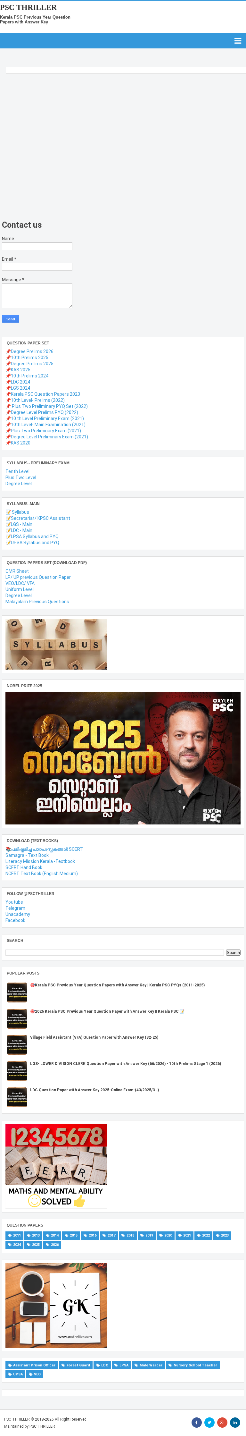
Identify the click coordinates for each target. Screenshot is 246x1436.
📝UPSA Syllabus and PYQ (32, 542)
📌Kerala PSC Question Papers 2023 (42, 394)
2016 (92, 1235)
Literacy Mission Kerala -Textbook (40, 861)
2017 (111, 1235)
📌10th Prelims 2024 (26, 375)
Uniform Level (19, 589)
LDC (104, 1365)
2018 (130, 1235)
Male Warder (151, 1365)
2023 (225, 1235)
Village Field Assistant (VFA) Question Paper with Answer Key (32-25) (94, 1037)
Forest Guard (78, 1365)
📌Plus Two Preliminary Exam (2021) (43, 430)
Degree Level (18, 483)
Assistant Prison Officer (34, 1365)
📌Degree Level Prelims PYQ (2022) (41, 412)
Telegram (15, 908)
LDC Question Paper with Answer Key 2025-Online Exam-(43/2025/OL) (94, 1090)
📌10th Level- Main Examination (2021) (45, 424)
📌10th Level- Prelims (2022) (35, 400)
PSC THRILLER (28, 7)
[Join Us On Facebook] (197, 1422)
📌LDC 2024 (17, 381)
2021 (187, 1235)
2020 (168, 1235)
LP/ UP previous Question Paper (38, 577)
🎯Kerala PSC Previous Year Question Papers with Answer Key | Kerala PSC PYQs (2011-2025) (117, 985)
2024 (17, 1245)
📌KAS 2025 (17, 369)
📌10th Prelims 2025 (26, 357)
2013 (36, 1235)
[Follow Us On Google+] (222, 1422)
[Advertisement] (121, 148)
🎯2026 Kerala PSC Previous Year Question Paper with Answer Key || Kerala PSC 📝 (107, 1011)
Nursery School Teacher (195, 1365)
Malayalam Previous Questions (37, 601)
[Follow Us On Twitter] (209, 1422)
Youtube (14, 902)
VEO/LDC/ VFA (20, 583)
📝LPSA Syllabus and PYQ (32, 536)
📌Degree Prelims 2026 (29, 351)
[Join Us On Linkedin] (235, 1422)
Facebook (15, 920)
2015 (74, 1235)
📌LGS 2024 (17, 388)
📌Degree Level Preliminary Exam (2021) (46, 436)
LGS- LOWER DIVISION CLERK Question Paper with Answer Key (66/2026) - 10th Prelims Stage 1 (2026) (125, 1063)
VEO (37, 1374)
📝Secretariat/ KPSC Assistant (37, 518)
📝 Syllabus (17, 512)
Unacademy (17, 914)
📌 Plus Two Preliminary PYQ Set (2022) (46, 406)
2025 (36, 1245)
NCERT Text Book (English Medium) (41, 873)
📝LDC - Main (18, 530)
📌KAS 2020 (17, 442)
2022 (206, 1235)
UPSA (18, 1374)
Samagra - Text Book (27, 855)
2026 (55, 1245)
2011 (17, 1235)
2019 (149, 1235)
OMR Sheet (17, 571)
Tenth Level (17, 471)
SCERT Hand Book (23, 867)
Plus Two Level (20, 477)
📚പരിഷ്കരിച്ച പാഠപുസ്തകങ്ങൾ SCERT (44, 849)
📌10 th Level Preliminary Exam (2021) (44, 418)
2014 (55, 1235)
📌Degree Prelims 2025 (29, 363)
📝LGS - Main (18, 524)
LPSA (123, 1365)
